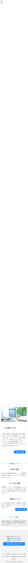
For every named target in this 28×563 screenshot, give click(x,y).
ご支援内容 (14, 554)
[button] (20, 451)
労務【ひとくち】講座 (21, 554)
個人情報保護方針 (22, 556)
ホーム (3, 554)
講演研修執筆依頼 (14, 556)
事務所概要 (8, 554)
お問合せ (14, 558)
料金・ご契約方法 (6, 556)
